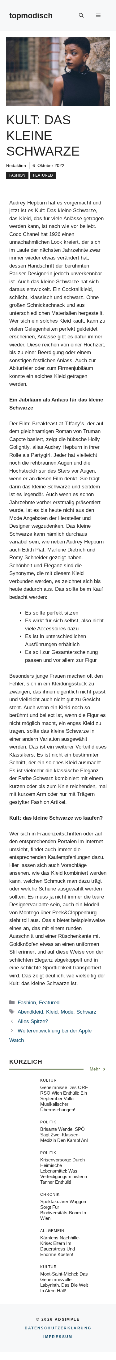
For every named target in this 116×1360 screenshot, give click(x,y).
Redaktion (16, 165)
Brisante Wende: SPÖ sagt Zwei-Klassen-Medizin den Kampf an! (64, 1134)
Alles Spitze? (33, 1021)
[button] (81, 15)
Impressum (58, 1337)
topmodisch (31, 15)
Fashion (17, 175)
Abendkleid (30, 1012)
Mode (67, 1012)
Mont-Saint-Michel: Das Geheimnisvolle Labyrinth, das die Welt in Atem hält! (64, 1282)
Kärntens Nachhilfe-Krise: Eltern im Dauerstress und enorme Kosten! (60, 1246)
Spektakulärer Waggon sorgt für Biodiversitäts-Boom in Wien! (63, 1210)
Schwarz (86, 1012)
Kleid (52, 1012)
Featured (43, 175)
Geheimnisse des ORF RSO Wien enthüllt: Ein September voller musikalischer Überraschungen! (64, 1098)
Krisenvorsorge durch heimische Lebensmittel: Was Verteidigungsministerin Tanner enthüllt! (63, 1171)
